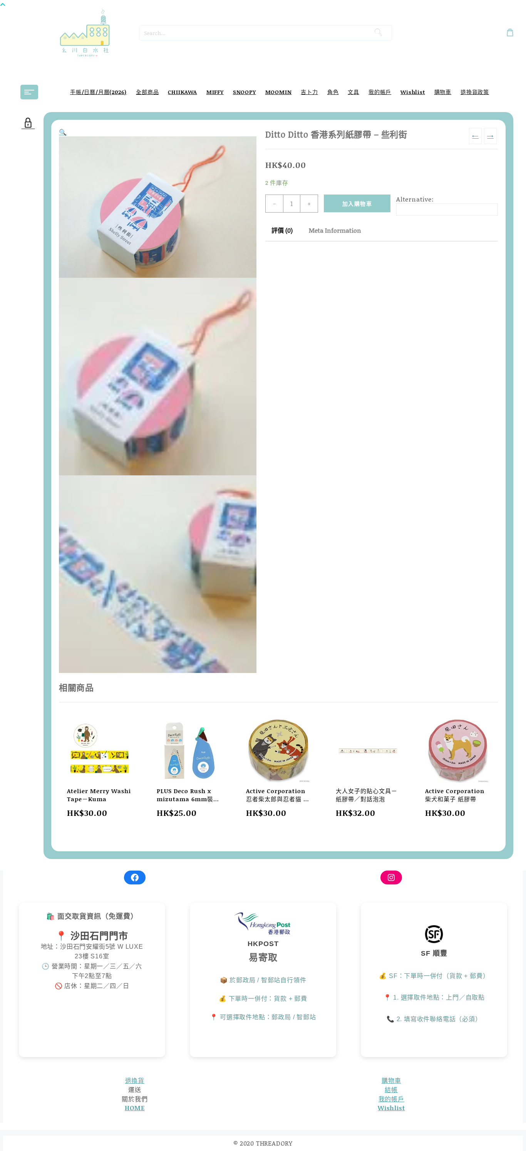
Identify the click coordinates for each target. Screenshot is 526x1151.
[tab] (282, 231)
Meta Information (335, 230)
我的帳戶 (391, 1098)
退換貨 (134, 1080)
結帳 (391, 1089)
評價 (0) (282, 230)
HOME (134, 1107)
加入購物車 (357, 204)
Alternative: (415, 199)
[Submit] (378, 32)
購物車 (391, 1080)
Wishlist (391, 1107)
